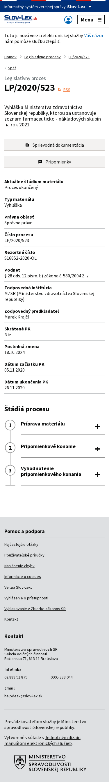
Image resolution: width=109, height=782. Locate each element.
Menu (87, 19)
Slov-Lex (76, 6)
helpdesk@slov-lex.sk (23, 696)
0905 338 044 (62, 677)
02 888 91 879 (15, 677)
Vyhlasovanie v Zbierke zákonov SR (35, 608)
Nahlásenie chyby (19, 565)
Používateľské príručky (24, 555)
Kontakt (11, 619)
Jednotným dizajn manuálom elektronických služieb (42, 740)
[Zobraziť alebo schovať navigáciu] (68, 19)
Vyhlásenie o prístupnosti (26, 598)
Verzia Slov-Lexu (18, 587)
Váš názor (93, 35)
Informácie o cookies (22, 576)
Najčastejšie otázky (21, 544)
